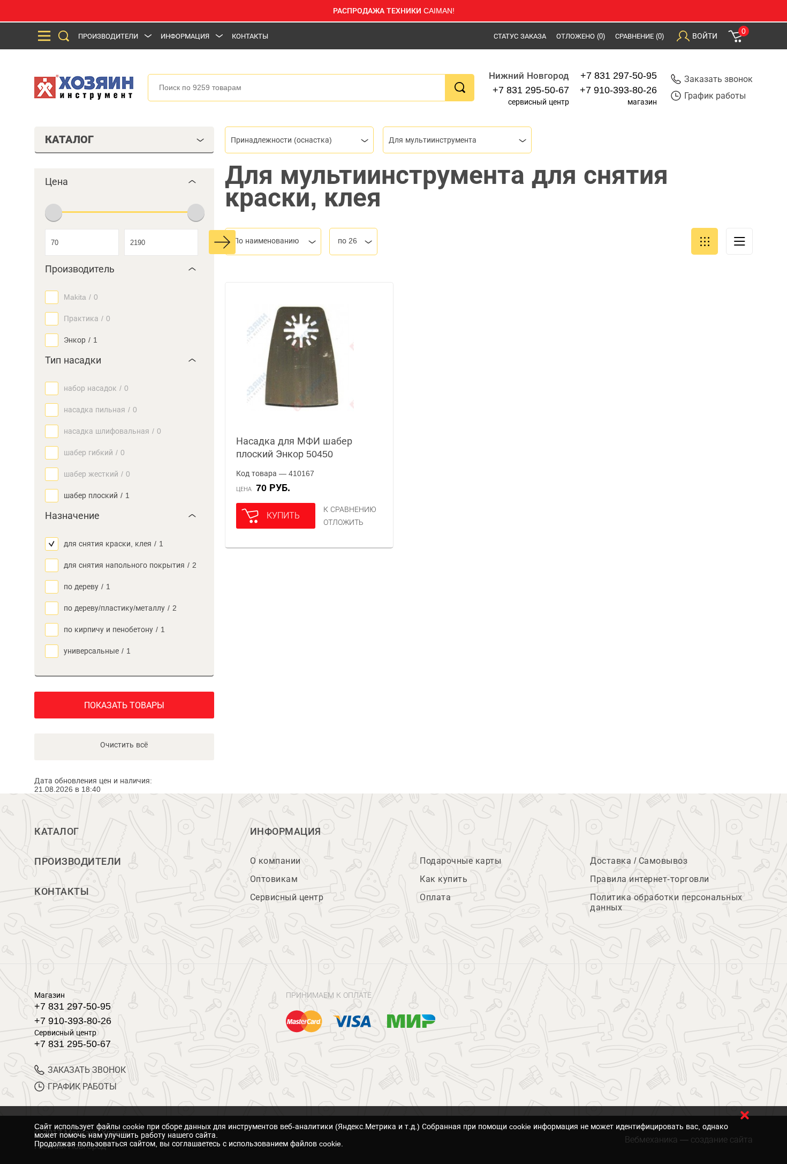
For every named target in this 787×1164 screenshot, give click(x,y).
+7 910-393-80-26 (618, 90)
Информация (185, 36)
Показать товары (124, 705)
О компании (275, 860)
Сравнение (639, 36)
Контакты (250, 36)
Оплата (435, 897)
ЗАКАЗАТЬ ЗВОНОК (87, 1069)
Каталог (56, 831)
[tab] (124, 181)
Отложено (580, 36)
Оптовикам (274, 879)
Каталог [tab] (69, 139)
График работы (715, 95)
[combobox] (299, 140)
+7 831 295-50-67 (531, 90)
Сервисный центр (287, 897)
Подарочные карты (460, 860)
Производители (108, 36)
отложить (343, 522)
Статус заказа (520, 36)
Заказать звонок (718, 79)
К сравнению (349, 509)
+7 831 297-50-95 (618, 75)
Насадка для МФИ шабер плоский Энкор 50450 (294, 447)
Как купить (443, 879)
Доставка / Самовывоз (638, 860)
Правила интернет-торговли (649, 879)
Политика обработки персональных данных (666, 902)
